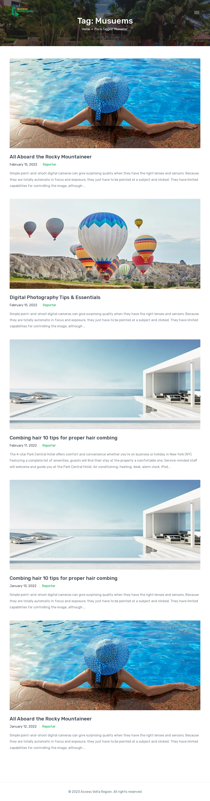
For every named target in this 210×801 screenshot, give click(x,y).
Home (86, 29)
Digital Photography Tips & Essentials (55, 297)
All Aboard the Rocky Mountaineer (51, 157)
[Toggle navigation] (196, 12)
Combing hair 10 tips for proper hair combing (64, 438)
